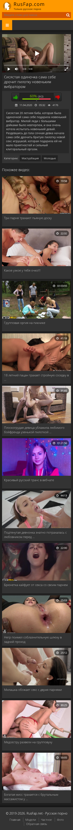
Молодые (50, 158)
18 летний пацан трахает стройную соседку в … (36, 377)
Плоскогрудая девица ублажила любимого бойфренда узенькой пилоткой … (34, 430)
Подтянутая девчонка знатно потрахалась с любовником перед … (35, 534)
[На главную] (26, 6)
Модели (30, 820)
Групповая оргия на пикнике (24, 323)
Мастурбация (30, 158)
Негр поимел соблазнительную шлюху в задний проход (33, 639)
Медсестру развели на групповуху (28, 742)
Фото (60, 820)
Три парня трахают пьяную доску (28, 218)
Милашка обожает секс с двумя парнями (33, 690)
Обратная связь (36, 824)
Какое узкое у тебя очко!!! (22, 270)
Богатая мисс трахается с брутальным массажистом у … (31, 796)
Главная (15, 820)
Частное (46, 820)
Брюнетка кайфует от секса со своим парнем (36, 585)
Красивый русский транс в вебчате (29, 480)
